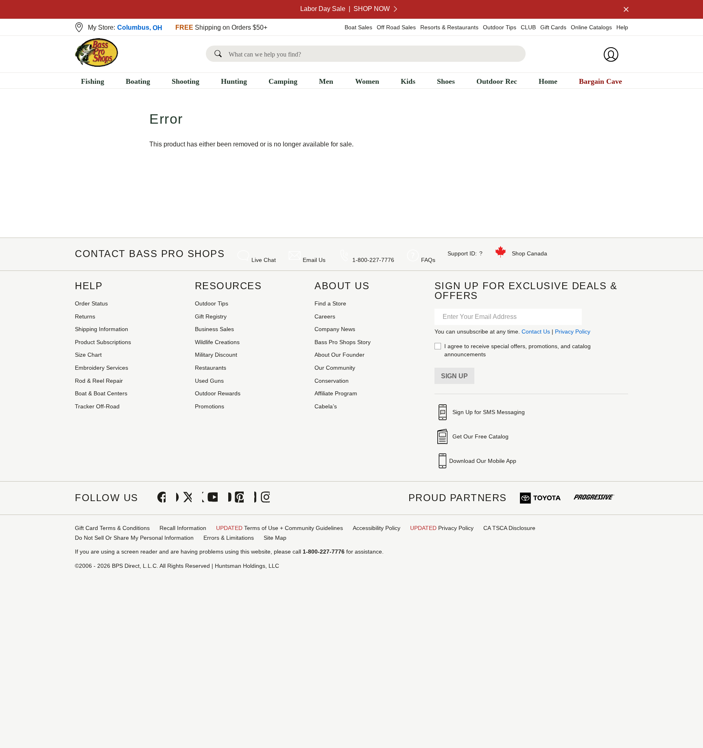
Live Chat (263, 260)
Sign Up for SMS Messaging (488, 412)
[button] (220, 54)
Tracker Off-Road (97, 406)
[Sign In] (613, 54)
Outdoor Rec (496, 81)
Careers (324, 316)
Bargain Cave (600, 81)
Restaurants (210, 367)
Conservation (331, 380)
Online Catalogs (591, 27)
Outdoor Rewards (217, 393)
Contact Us (536, 331)
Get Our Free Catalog (480, 436)
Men (326, 81)
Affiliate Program (335, 393)
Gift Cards (553, 27)
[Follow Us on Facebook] (157, 498)
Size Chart (88, 354)
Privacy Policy (572, 331)
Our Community (334, 367)
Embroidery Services (101, 367)
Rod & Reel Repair (99, 380)
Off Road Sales (396, 27)
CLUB (528, 27)
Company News (334, 329)
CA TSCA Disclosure (509, 528)
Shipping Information (101, 329)
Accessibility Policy (376, 528)
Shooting (185, 81)
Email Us (314, 260)
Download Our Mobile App (482, 461)
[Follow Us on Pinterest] (235, 498)
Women (367, 81)
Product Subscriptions (103, 342)
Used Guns (209, 380)
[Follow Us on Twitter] (183, 498)
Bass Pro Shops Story (342, 342)
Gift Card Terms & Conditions (112, 528)
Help (622, 27)
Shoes (446, 81)
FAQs (428, 260)
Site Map (275, 537)
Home (548, 81)
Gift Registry (211, 316)
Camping (283, 81)
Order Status (91, 303)
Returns (85, 316)
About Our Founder (339, 354)
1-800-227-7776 (373, 260)
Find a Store (330, 303)
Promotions (209, 406)
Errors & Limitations (228, 537)
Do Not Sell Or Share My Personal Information (134, 537)
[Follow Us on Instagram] (262, 498)
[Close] (625, 9)
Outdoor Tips (499, 27)
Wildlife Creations (217, 342)
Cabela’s (325, 406)
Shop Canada (529, 253)
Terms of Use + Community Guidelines (279, 528)
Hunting (234, 81)
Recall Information (182, 528)
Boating (138, 81)
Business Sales (214, 329)
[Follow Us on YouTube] (209, 498)
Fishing (92, 81)
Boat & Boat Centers (101, 393)
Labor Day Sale (345, 8)
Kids (408, 81)
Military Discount (216, 354)
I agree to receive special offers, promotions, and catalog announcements (517, 350)
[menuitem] (92, 82)
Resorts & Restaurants (449, 27)
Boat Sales (358, 27)
